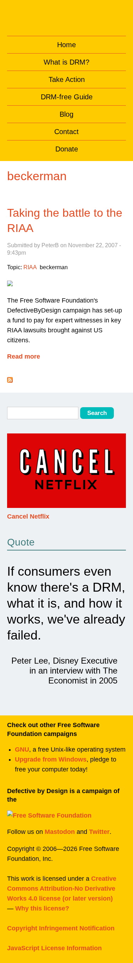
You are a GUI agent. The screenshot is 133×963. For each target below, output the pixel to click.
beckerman (54, 267)
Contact (66, 131)
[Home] (66, 16)
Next (119, 475)
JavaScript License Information (54, 948)
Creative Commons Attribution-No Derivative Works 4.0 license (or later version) (61, 888)
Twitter (99, 831)
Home (66, 45)
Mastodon (60, 831)
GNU (22, 749)
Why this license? (42, 908)
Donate (66, 149)
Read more (23, 357)
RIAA (30, 267)
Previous (14, 475)
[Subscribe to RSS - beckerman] (10, 380)
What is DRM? (66, 62)
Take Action (67, 79)
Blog (66, 114)
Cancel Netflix (28, 516)
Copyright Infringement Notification (61, 928)
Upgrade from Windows (51, 759)
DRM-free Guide (67, 97)
